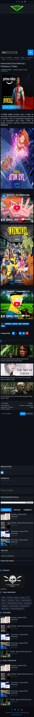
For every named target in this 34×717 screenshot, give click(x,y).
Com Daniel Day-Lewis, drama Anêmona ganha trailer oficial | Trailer (16, 397)
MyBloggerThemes (17, 714)
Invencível (16, 57)
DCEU (3, 603)
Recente (6, 510)
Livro (18, 600)
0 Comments (4, 71)
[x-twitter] (19, 2)
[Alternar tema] (30, 2)
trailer (3, 59)
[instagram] (18, 709)
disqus (23, 413)
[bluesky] (25, 2)
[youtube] (22, 2)
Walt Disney (28, 603)
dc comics (11, 600)
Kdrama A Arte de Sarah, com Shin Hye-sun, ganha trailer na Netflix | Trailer (16, 378)
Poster (23, 57)
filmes (3, 600)
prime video (29, 57)
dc (28, 597)
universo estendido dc (17, 608)
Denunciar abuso (7, 561)
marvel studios (25, 606)
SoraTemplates (16, 712)
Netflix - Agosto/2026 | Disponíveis (21, 651)
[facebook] (16, 2)
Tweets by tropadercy (7, 556)
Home (2, 57)
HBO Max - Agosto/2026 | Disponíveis (22, 523)
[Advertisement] (17, 32)
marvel (23, 597)
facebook (29, 413)
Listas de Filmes (26, 600)
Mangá (16, 597)
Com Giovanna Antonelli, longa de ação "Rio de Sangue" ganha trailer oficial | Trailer (14, 359)
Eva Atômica (9, 57)
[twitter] (15, 709)
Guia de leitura (14, 606)
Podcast (10, 597)
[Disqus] (17, 439)
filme (3, 597)
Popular (17, 510)
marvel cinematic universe (15, 603)
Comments (28, 510)
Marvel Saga (5, 608)
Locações (4, 606)
